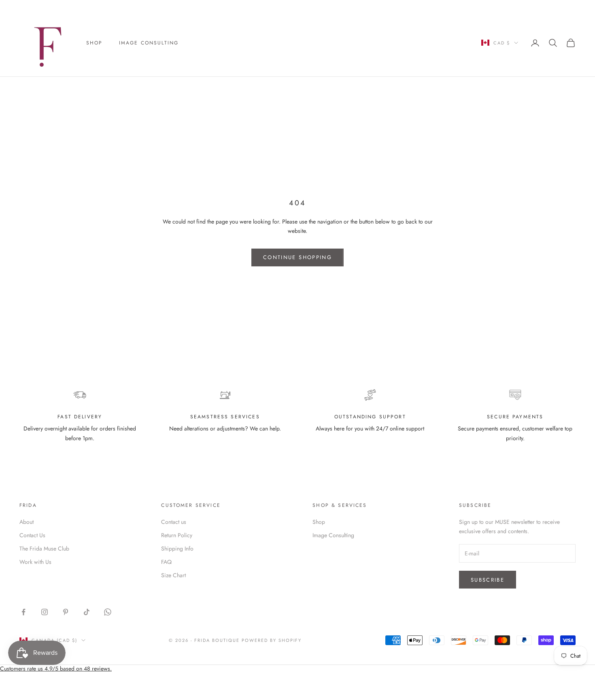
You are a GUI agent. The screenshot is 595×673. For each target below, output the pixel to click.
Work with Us (35, 562)
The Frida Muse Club (44, 548)
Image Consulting (149, 42)
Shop (94, 42)
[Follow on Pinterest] (66, 612)
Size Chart (173, 575)
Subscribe (487, 580)
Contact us (173, 522)
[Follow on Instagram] (44, 612)
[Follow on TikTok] (87, 612)
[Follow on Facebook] (23, 612)
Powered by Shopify (272, 640)
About (26, 522)
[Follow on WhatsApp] (108, 612)
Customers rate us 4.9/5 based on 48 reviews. (56, 669)
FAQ (166, 562)
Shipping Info (177, 548)
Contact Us (32, 535)
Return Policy (176, 535)
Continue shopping (297, 257)
